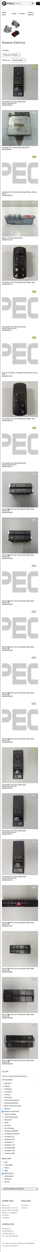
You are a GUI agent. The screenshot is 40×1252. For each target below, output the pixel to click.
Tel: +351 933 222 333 (10, 1236)
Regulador (8, 1120)
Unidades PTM (9, 1151)
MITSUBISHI (8, 1176)
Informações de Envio (10, 1208)
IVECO (6, 1168)
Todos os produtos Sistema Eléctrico (14, 1076)
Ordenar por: (6, 60)
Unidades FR (9, 1142)
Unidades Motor (9, 1148)
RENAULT (8, 1179)
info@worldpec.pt (8, 1234)
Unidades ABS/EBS (11, 1131)
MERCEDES (8, 1173)
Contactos (5, 1218)
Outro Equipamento (11, 1117)
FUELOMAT (8, 1165)
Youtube (24, 1208)
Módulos (7, 1109)
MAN (6, 1171)
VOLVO (7, 1182)
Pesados (22, 13)
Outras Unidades (10, 1114)
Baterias (7, 1086)
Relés (6, 1123)
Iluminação (8, 1097)
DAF (6, 1162)
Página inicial (4, 14)
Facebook (24, 1205)
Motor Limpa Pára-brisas (12, 1106)
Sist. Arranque (9, 1128)
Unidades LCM (9, 1145)
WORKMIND (29, 1243)
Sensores (7, 1125)
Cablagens (8, 1089)
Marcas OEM (6, 1159)
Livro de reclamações (10, 1246)
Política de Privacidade (10, 1210)
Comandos (8, 1092)
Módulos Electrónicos (11, 1111)
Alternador (8, 1083)
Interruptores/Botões (11, 1103)
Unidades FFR (9, 1139)
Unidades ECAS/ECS (12, 1134)
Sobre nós (5, 1205)
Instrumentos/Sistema (11, 1100)
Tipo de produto (7, 1080)
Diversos (7, 1095)
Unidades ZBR (9, 1153)
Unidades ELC (9, 1137)
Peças (14, 13)
